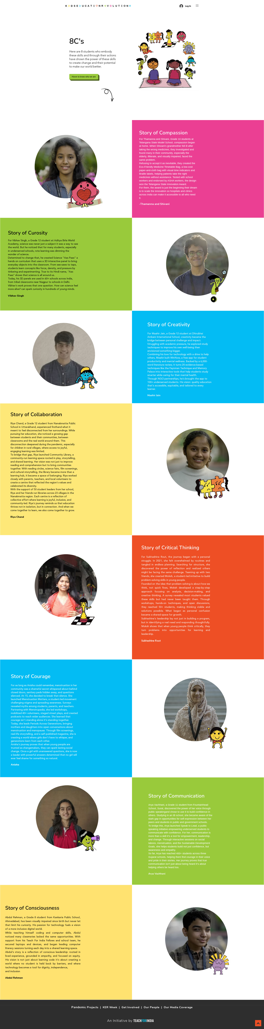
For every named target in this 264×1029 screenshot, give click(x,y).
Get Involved (130, 1007)
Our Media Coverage (178, 1007)
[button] (197, 5)
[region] (90, 192)
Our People (152, 1007)
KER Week (110, 1007)
